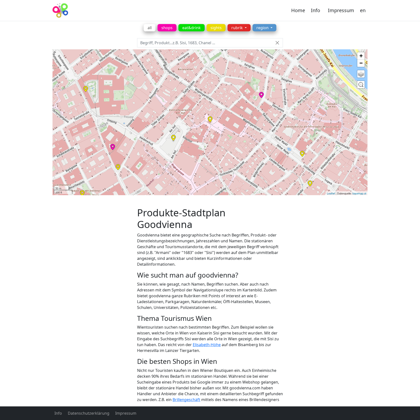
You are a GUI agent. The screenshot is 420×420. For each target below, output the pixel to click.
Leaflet (331, 193)
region (263, 27)
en (363, 10)
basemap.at (359, 193)
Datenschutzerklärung (88, 413)
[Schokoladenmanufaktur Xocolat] (112, 147)
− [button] (361, 63)
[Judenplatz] (210, 119)
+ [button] (361, 56)
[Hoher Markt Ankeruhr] (302, 154)
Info (315, 10)
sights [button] (216, 27)
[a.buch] (261, 95)
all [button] (150, 27)
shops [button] (167, 27)
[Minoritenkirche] (82, 193)
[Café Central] (118, 167)
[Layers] (361, 74)
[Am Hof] (173, 138)
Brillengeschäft (186, 399)
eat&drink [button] (191, 27)
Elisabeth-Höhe (207, 344)
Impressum (341, 10)
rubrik (237, 27)
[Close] (277, 42)
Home (298, 10)
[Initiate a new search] (361, 84)
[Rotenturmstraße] (310, 183)
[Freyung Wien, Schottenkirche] (85, 89)
